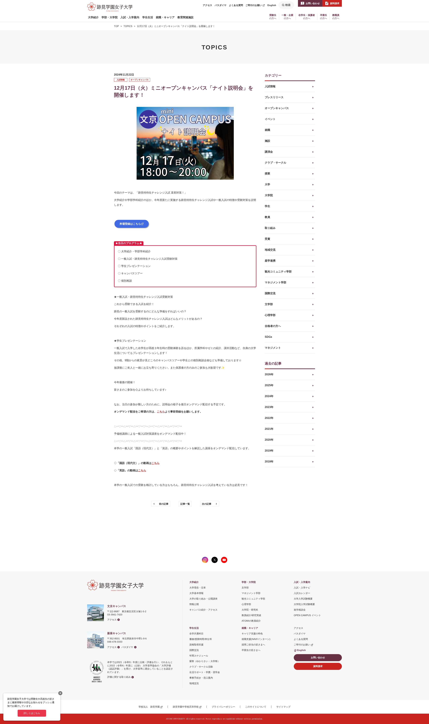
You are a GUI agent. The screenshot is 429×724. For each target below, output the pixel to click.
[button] (93, 17)
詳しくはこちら (32, 713)
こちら (155, 463)
